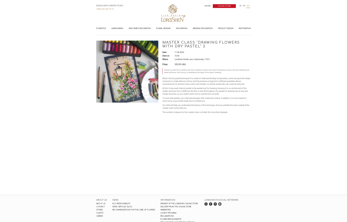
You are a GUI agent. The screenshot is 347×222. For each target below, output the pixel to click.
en (248, 6)
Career (99, 216)
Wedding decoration (203, 28)
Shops (208, 6)
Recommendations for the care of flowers (133, 210)
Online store (224, 6)
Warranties (165, 210)
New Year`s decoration (140, 28)
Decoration (181, 28)
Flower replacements (170, 219)
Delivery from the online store (175, 207)
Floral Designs (163, 28)
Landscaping (117, 28)
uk (240, 6)
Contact (100, 207)
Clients (99, 213)
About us (100, 204)
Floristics (101, 28)
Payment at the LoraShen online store (179, 204)
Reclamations (167, 216)
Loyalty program (168, 213)
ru (244, 6)
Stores (99, 210)
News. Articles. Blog (122, 207)
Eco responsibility (121, 204)
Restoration (245, 28)
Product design (225, 28)
